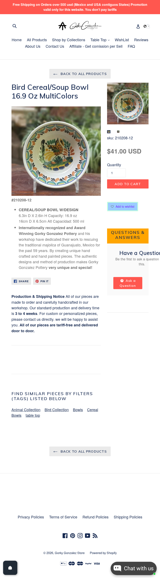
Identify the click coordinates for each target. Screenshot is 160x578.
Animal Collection (25, 409)
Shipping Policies (128, 516)
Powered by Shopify (103, 553)
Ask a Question (128, 283)
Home (17, 39)
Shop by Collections (68, 39)
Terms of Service (63, 516)
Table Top (101, 39)
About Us (32, 46)
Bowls (78, 409)
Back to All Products (83, 74)
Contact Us (55, 46)
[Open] (10, 568)
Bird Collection (57, 409)
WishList (122, 39)
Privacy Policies (31, 516)
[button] (146, 26)
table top (33, 415)
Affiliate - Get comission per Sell (95, 46)
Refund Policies (95, 516)
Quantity (114, 164)
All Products (37, 39)
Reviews (141, 39)
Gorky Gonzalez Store (70, 553)
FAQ (131, 46)
